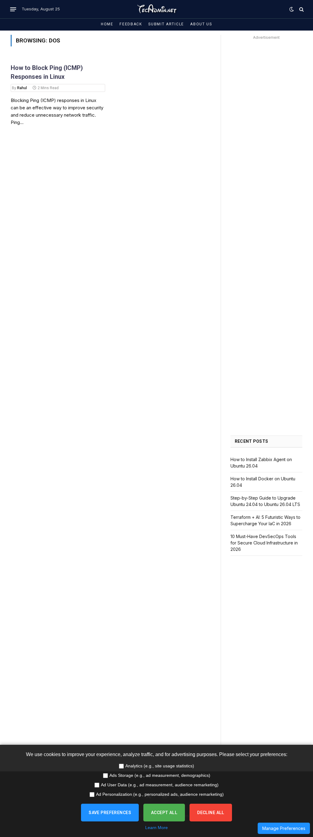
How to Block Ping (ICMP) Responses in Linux (47, 72)
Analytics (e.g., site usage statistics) (159, 765)
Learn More (156, 827)
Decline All (210, 812)
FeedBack (131, 24)
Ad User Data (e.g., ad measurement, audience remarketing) (160, 784)
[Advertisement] (266, 133)
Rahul (22, 88)
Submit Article (166, 24)
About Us (201, 24)
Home (107, 24)
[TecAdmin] (156, 9)
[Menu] (13, 9)
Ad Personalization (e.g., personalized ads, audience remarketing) (160, 794)
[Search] (301, 9)
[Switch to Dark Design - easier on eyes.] (291, 9)
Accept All (164, 812)
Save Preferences (110, 812)
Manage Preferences (283, 828)
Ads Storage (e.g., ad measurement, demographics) (159, 775)
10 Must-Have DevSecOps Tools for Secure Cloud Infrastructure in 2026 (264, 543)
